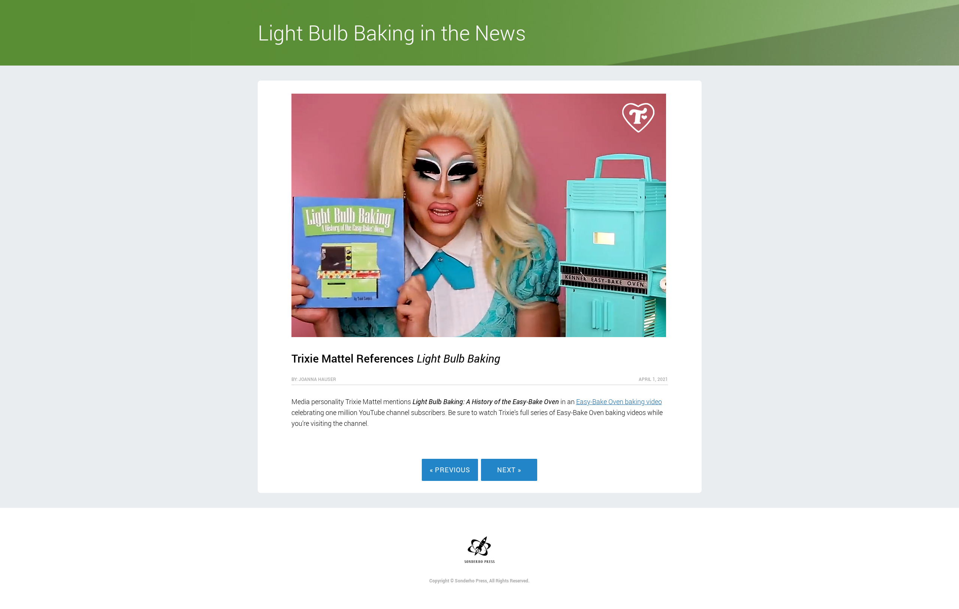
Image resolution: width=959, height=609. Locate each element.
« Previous (450, 469)
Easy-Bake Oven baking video (619, 401)
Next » (509, 469)
